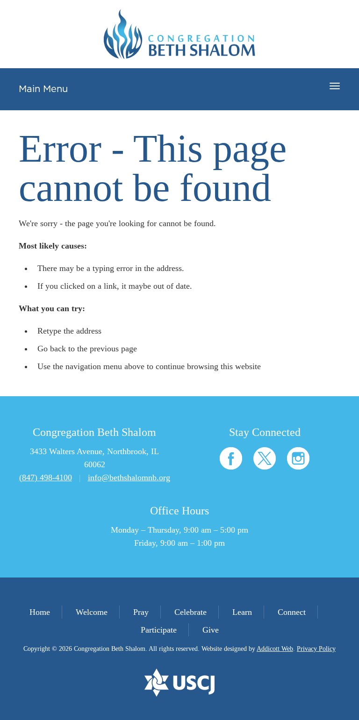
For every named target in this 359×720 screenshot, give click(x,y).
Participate (159, 629)
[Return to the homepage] (179, 34)
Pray (141, 612)
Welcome (92, 612)
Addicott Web (275, 648)
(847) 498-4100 (45, 477)
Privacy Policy (316, 648)
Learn (242, 612)
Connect (292, 612)
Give (210, 629)
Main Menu (43, 89)
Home (39, 612)
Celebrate (190, 612)
